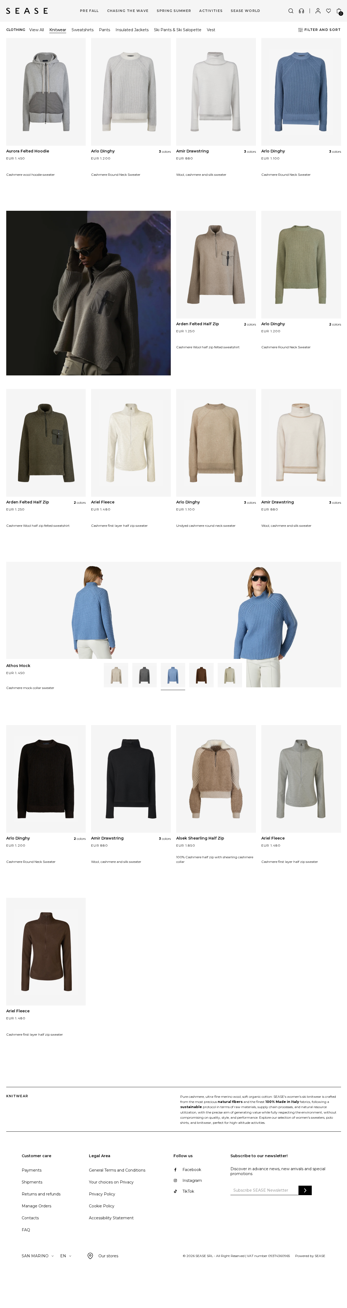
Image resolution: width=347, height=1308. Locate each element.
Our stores (108, 1255)
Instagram (192, 1180)
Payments (31, 1170)
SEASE (320, 1256)
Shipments (32, 1182)
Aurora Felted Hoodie (27, 151)
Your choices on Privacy (111, 1182)
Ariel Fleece (102, 502)
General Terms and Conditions (117, 1170)
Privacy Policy (102, 1194)
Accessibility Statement (111, 1218)
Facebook (191, 1169)
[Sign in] (318, 11)
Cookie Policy (101, 1206)
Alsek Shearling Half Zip (200, 838)
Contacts (30, 1218)
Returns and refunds (41, 1194)
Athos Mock (18, 665)
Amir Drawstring (192, 151)
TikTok (188, 1191)
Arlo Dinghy (103, 151)
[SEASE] (27, 11)
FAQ (26, 1229)
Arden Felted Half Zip (197, 323)
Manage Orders (36, 1206)
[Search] (290, 10)
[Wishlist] (328, 11)
